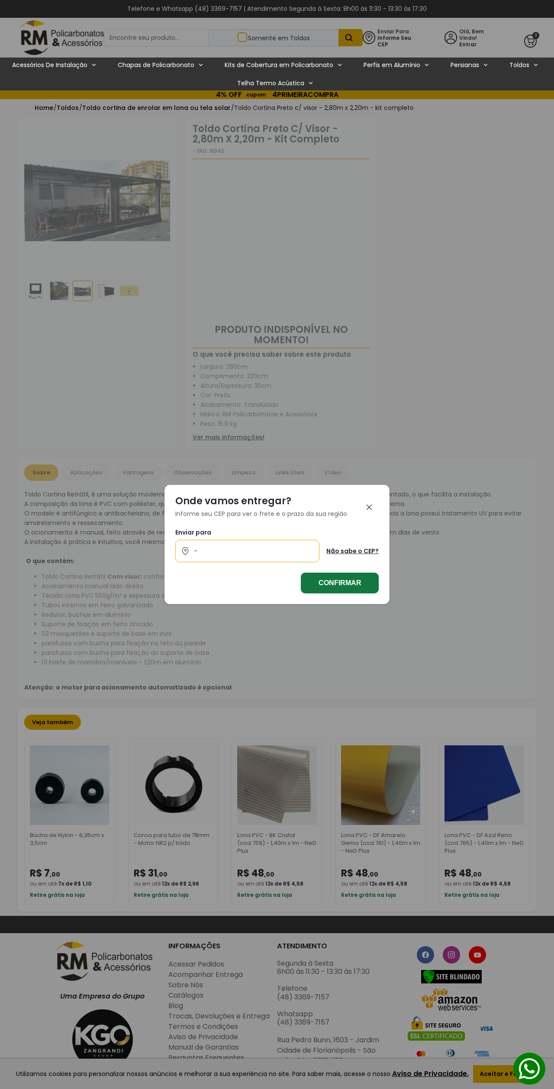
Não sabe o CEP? (352, 551)
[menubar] (275, 74)
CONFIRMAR (340, 582)
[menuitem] (54, 65)
